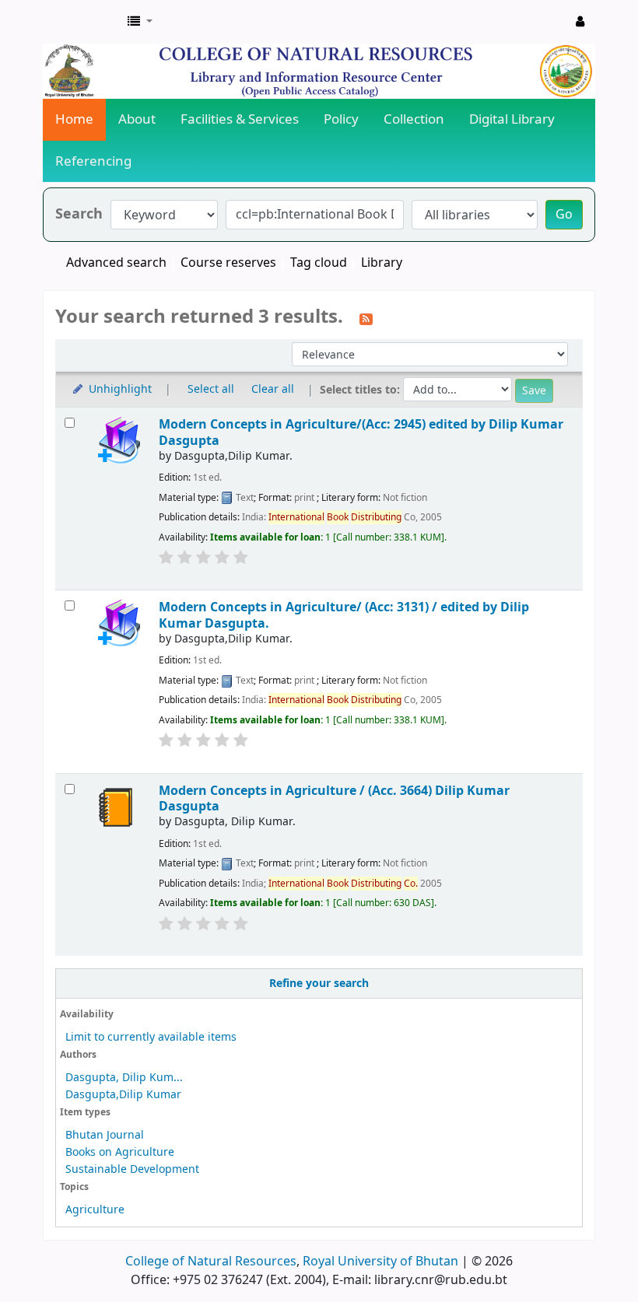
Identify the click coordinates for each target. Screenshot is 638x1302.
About (137, 119)
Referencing (93, 161)
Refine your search (319, 983)
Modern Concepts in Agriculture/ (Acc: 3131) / (344, 615)
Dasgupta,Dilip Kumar (123, 1095)
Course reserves (228, 263)
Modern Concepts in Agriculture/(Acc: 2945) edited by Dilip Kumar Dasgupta (361, 432)
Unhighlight (119, 389)
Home (74, 119)
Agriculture (94, 1210)
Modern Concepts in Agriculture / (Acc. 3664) (334, 798)
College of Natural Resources (210, 1261)
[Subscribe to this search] (366, 318)
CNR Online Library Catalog (82, 21)
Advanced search (116, 263)
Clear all (272, 389)
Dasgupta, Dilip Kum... (124, 1077)
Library (381, 263)
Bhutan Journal (104, 1135)
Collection (414, 119)
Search (79, 214)
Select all (211, 389)
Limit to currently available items (151, 1037)
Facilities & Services (240, 119)
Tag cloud (318, 263)
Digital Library (512, 119)
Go (564, 214)
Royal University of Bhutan (380, 1261)
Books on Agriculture (119, 1152)
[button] (140, 21)
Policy (341, 119)
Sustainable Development (132, 1169)
